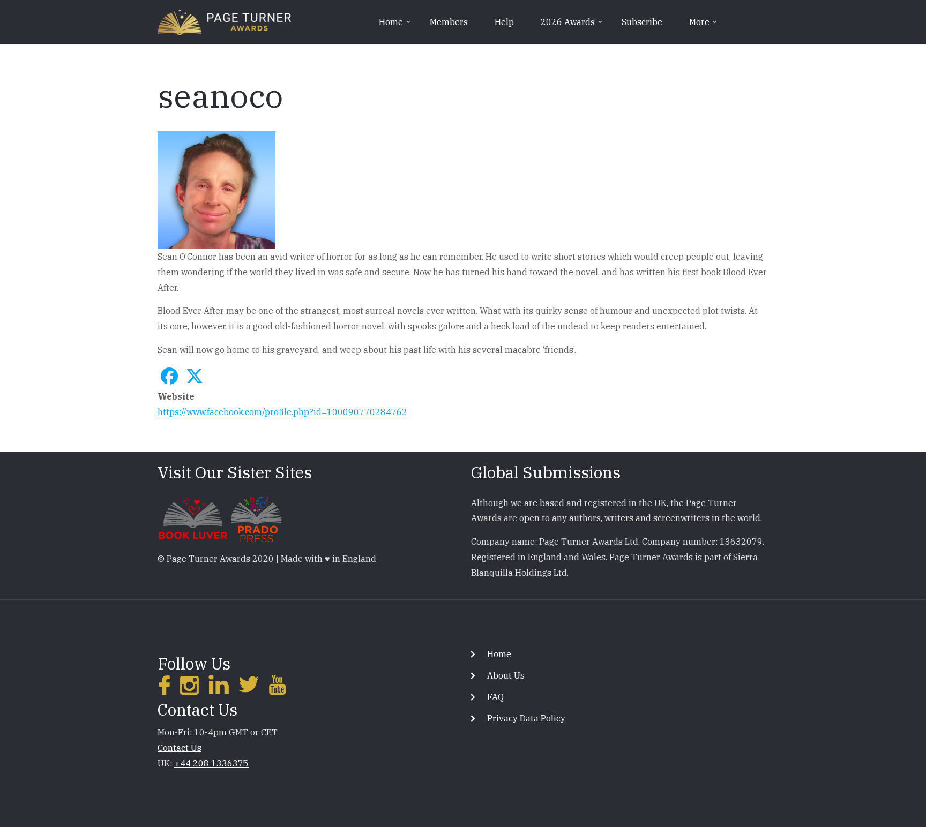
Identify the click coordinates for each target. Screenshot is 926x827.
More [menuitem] (704, 26)
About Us (506, 675)
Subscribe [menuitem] (642, 22)
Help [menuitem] (504, 22)
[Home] (225, 21)
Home (499, 654)
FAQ (495, 696)
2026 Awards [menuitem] (572, 26)
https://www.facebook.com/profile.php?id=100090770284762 (282, 412)
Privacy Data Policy (526, 718)
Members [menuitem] (449, 22)
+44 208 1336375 (211, 763)
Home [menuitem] (395, 26)
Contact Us (179, 747)
